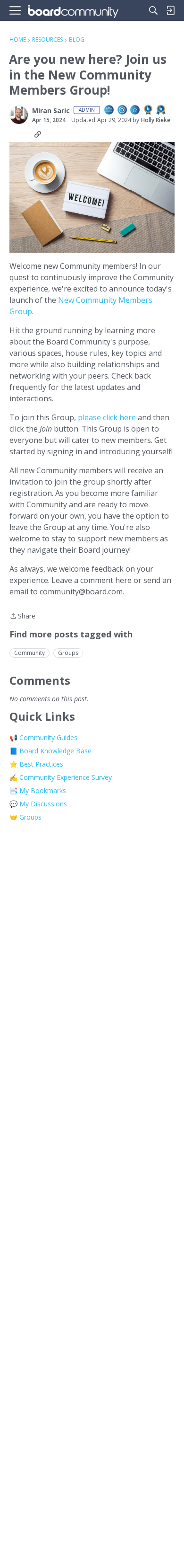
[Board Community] (73, 10)
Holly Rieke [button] (155, 120)
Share (22, 616)
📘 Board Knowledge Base (50, 750)
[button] (18, 115)
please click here (107, 417)
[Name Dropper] (122, 110)
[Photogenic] (109, 110)
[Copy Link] (37, 134)
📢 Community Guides (43, 737)
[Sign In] (170, 10)
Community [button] (29, 653)
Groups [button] (68, 653)
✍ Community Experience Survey (60, 777)
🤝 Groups (25, 816)
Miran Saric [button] (51, 110)
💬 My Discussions (38, 803)
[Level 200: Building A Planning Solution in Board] (161, 110)
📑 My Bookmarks (37, 790)
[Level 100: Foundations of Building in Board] (148, 110)
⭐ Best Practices (36, 763)
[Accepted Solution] (135, 110)
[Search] (153, 10)
